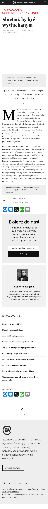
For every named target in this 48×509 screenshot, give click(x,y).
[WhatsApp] (22, 209)
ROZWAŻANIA (12, 9)
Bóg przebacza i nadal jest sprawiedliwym (18, 371)
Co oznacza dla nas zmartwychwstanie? (17, 342)
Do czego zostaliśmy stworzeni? (14, 365)
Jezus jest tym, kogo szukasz (13, 336)
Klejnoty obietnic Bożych (21, 202)
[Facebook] (5, 209)
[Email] (27, 209)
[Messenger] (11, 209)
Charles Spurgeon (10, 30)
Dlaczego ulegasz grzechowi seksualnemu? (18, 359)
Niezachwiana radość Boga (12, 330)
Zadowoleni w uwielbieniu (12, 324)
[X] (16, 209)
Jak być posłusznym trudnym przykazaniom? (19, 348)
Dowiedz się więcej (12, 468)
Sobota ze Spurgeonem (20, 13)
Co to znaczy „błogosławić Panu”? (15, 353)
